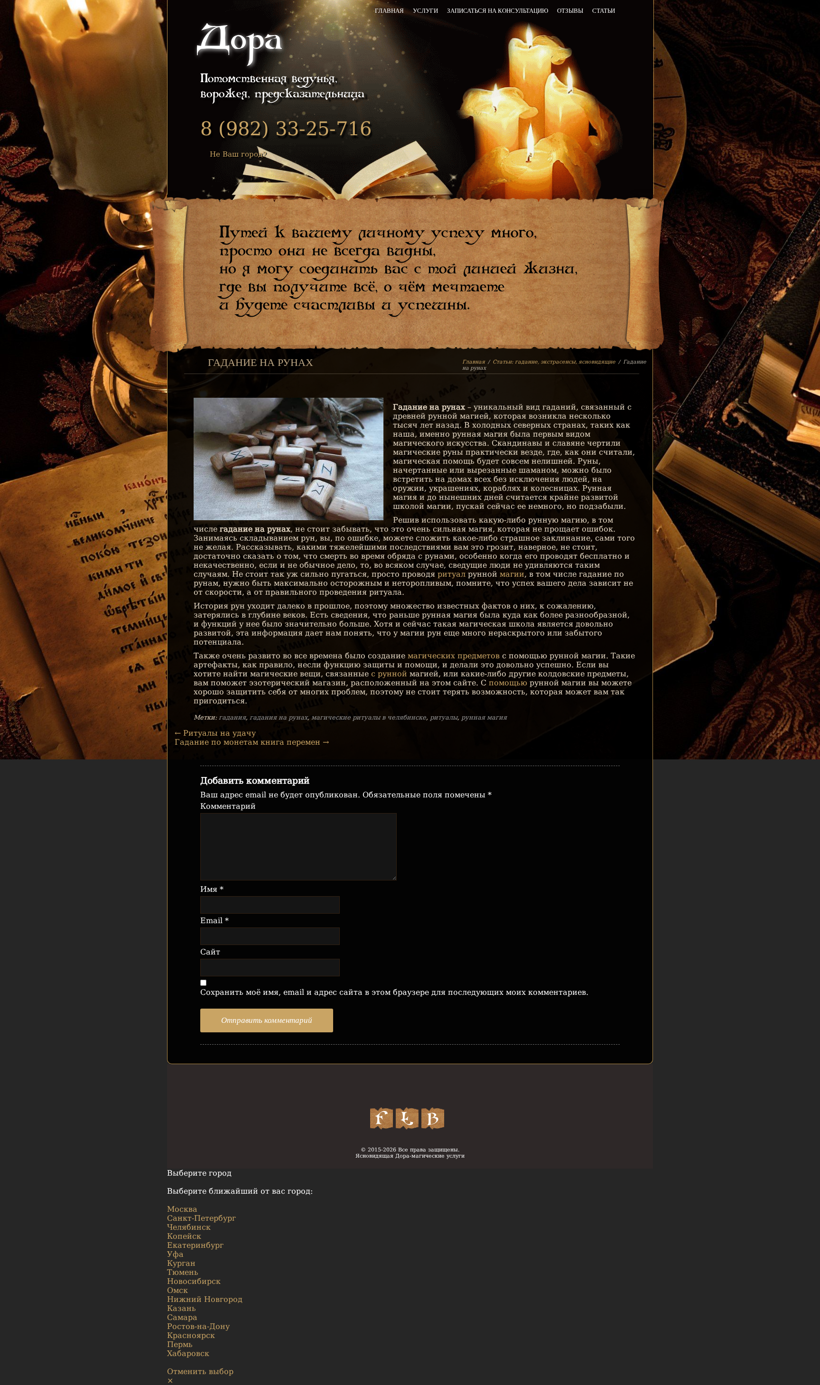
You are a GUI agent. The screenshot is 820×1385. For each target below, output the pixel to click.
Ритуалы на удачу (215, 733)
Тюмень (182, 1272)
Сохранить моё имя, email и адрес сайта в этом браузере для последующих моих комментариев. (394, 992)
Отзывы (570, 10)
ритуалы (443, 717)
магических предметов (454, 655)
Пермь (180, 1344)
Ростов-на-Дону (198, 1326)
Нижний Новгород (204, 1299)
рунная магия (484, 717)
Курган (181, 1263)
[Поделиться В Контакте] (432, 1118)
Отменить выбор (200, 1371)
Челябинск (189, 1227)
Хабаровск (188, 1353)
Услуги (425, 10)
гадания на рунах (279, 717)
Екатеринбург (195, 1245)
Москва (182, 1209)
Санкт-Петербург (201, 1218)
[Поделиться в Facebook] (381, 1118)
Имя (212, 889)
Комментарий (228, 806)
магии (512, 574)
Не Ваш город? (238, 154)
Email (214, 920)
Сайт (210, 951)
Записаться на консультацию (497, 10)
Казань (181, 1308)
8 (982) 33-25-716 (286, 129)
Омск (177, 1290)
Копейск (184, 1236)
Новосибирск (194, 1281)
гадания (232, 717)
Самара (182, 1317)
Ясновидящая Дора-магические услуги (410, 1156)
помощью (508, 682)
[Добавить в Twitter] (407, 1118)
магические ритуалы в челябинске (368, 717)
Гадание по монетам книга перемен (252, 742)
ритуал (452, 574)
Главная (389, 10)
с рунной (389, 673)
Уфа (175, 1254)
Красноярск (191, 1335)
